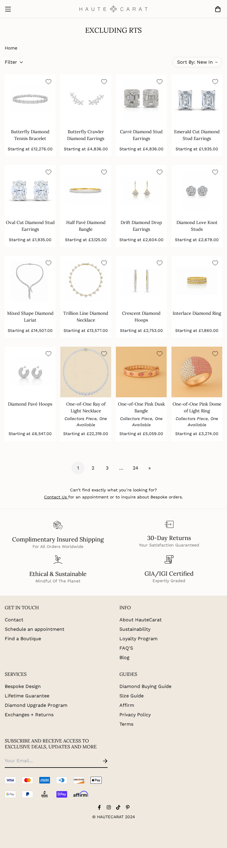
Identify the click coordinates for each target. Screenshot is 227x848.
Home (11, 48)
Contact (14, 620)
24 (135, 468)
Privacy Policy (135, 714)
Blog (124, 657)
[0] (216, 9)
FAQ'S (126, 648)
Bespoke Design (23, 686)
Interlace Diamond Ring (197, 313)
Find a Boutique (23, 638)
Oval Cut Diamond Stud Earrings (30, 226)
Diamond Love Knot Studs (197, 226)
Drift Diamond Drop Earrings (141, 226)
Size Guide (131, 696)
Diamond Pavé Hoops (30, 404)
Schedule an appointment (34, 629)
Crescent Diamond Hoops (141, 316)
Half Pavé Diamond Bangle (86, 226)
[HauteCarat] (113, 9)
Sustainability (134, 629)
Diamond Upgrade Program (36, 705)
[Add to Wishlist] (48, 82)
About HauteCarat (140, 620)
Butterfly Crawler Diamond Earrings (85, 135)
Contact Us (55, 497)
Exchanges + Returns (29, 714)
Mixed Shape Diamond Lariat (30, 316)
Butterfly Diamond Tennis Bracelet (30, 135)
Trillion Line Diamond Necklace (85, 316)
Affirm (126, 705)
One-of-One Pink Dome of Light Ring (197, 407)
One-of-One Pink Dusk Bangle (141, 407)
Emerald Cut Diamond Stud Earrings (197, 135)
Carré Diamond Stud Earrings (141, 135)
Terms (126, 724)
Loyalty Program (138, 638)
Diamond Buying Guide (145, 686)
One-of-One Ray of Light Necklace (86, 407)
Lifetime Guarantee (27, 696)
